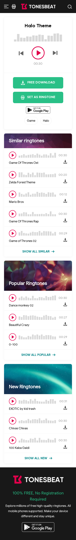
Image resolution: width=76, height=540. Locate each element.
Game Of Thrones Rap (24, 221)
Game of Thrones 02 (22, 241)
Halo (46, 120)
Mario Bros (16, 202)
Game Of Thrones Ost (23, 163)
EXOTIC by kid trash (22, 409)
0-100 (13, 344)
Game (31, 120)
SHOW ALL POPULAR (35, 354)
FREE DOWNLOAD (41, 82)
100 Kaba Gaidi (19, 448)
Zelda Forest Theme (22, 182)
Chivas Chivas (18, 428)
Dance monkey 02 (21, 305)
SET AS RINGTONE (41, 97)
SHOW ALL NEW (36, 458)
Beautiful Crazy (19, 325)
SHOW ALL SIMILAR (35, 251)
